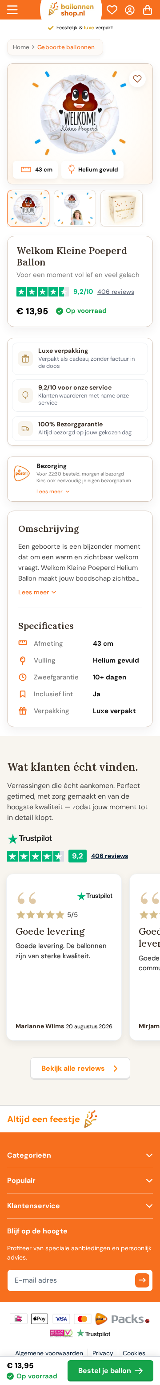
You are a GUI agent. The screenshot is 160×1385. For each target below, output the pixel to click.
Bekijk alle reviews (73, 1068)
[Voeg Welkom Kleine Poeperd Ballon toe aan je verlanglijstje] (137, 78)
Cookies (134, 1353)
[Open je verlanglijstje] (112, 9)
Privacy (102, 1353)
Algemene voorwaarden (49, 1353)
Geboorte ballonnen (66, 47)
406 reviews (115, 292)
